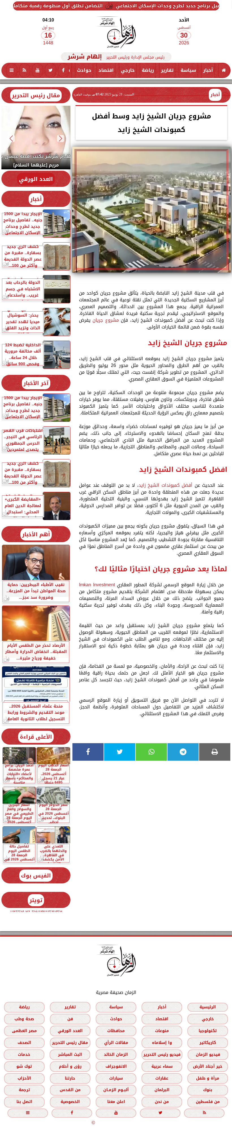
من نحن (162, 1102)
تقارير (167, 70)
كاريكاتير (207, 1042)
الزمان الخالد (116, 1054)
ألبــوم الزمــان (116, 1090)
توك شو (24, 1066)
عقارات (161, 1078)
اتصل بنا (24, 1102)
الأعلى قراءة (36, 737)
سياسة (188, 70)
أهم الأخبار (36, 534)
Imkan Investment (97, 584)
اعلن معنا (116, 1102)
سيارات (116, 1078)
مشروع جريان (106, 320)
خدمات (24, 1054)
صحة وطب (24, 1019)
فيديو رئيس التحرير (162, 1054)
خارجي (128, 70)
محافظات (116, 1031)
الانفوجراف (116, 1066)
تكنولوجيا (208, 1031)
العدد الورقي (36, 179)
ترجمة (24, 1090)
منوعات (162, 1031)
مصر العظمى (24, 1031)
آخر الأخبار (36, 383)
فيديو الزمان (208, 1054)
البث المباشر (70, 1054)
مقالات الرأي (116, 1042)
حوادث (84, 70)
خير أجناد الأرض (207, 1066)
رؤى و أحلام (70, 1066)
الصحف (24, 1042)
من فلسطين (208, 1102)
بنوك (207, 1090)
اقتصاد (106, 70)
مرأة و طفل (207, 1078)
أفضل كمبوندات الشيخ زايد (166, 485)
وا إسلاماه (162, 1042)
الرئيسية (207, 1007)
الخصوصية (70, 1102)
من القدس (70, 1090)
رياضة (148, 70)
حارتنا (70, 1078)
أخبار (208, 70)
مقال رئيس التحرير (36, 95)
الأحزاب (24, 1078)
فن (70, 1019)
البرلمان (161, 1090)
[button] (60, 138)
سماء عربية (162, 1066)
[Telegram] (183, 752)
